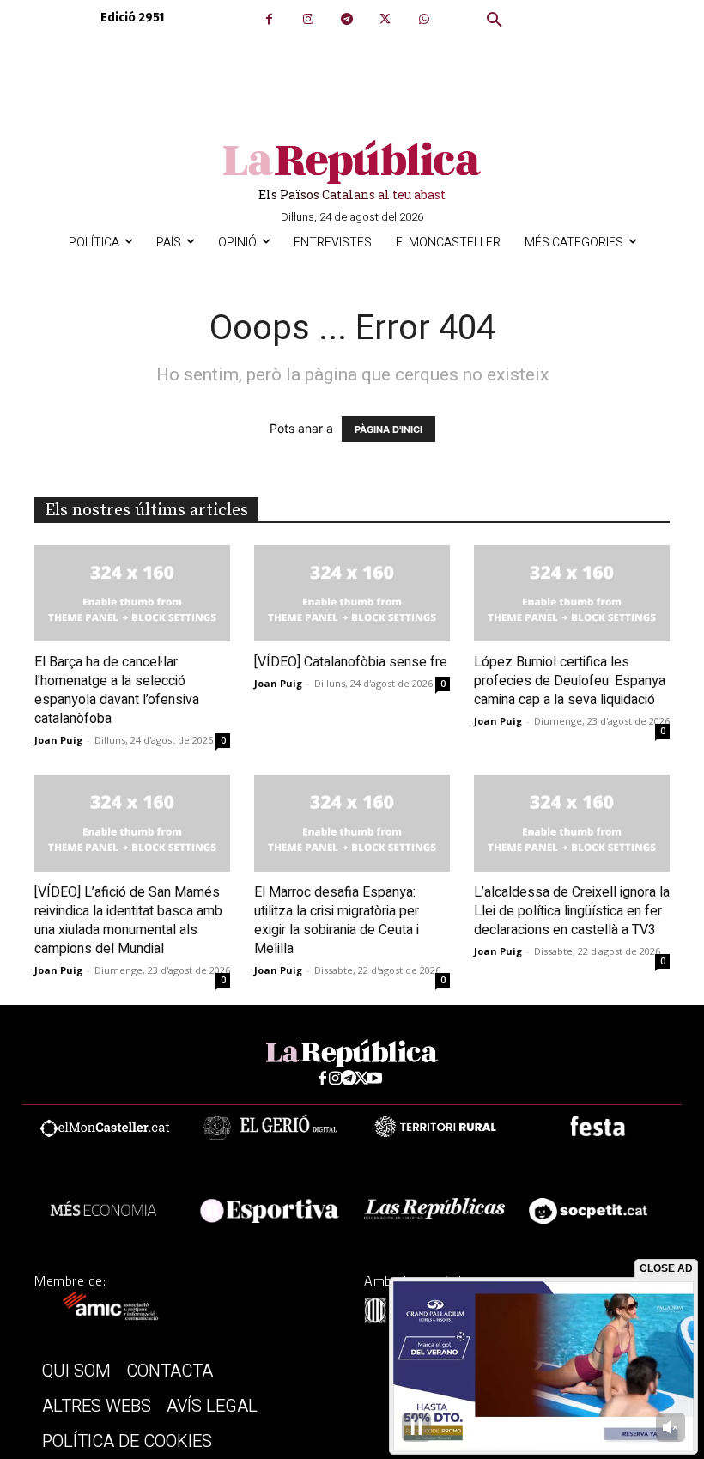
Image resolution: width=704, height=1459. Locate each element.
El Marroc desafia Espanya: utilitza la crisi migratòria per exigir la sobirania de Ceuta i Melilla (336, 920)
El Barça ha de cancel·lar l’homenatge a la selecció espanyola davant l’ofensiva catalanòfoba (116, 690)
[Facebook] (269, 19)
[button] (494, 20)
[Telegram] (346, 19)
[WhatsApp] (424, 19)
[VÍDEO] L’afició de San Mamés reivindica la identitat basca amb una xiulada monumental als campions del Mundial (128, 920)
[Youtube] (374, 1079)
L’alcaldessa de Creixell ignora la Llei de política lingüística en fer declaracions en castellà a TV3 (572, 911)
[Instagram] (308, 19)
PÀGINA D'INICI (388, 429)
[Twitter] (385, 19)
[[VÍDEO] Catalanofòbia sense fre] (352, 593)
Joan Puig (58, 739)
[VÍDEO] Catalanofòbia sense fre (350, 662)
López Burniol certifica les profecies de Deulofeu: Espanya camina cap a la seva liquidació (569, 681)
